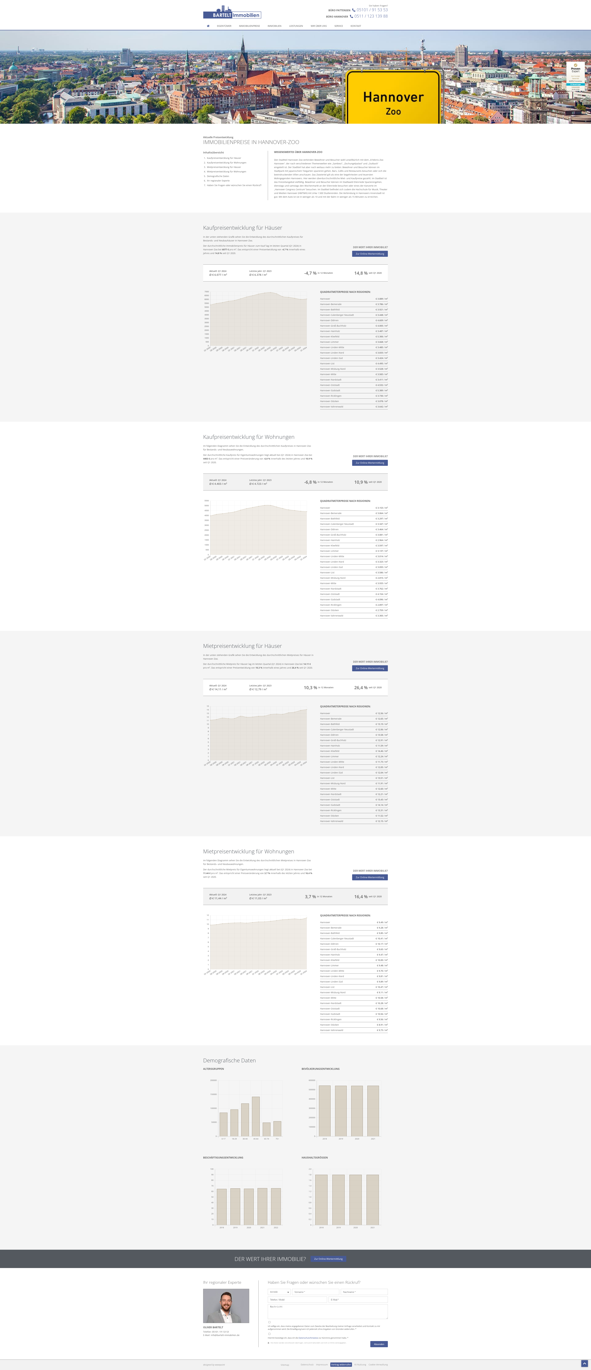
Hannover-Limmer (329, 341)
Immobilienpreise (249, 26)
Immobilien (274, 26)
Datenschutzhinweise (308, 1338)
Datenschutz (307, 1364)
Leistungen (296, 26)
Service (338, 26)
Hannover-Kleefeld (329, 336)
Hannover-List (327, 363)
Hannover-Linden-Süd (331, 358)
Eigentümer (224, 26)
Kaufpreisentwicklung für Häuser (224, 158)
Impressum (322, 1364)
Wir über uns (319, 26)
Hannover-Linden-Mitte (332, 347)
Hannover (325, 298)
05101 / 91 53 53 (372, 9)
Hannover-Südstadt (330, 390)
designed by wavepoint (214, 1364)
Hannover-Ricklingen (331, 395)
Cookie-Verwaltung (378, 1364)
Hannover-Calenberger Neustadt (337, 314)
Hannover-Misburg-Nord (333, 368)
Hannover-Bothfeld (330, 309)
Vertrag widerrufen (341, 1364)
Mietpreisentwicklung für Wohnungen (226, 171)
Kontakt (356, 26)
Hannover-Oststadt (330, 385)
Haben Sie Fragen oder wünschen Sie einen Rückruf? (234, 185)
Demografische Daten (218, 176)
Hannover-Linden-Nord (332, 352)
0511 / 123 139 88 (371, 16)
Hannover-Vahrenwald (331, 406)
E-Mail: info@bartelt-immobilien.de (221, 1335)
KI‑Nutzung (360, 1364)
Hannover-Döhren (329, 320)
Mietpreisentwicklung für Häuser (224, 167)
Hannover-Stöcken (329, 401)
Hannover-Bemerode (331, 304)
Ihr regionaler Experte (218, 180)
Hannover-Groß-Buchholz (333, 325)
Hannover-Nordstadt (330, 379)
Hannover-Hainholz (330, 331)
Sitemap (285, 1364)
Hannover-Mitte (328, 374)
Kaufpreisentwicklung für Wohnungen (226, 162)
